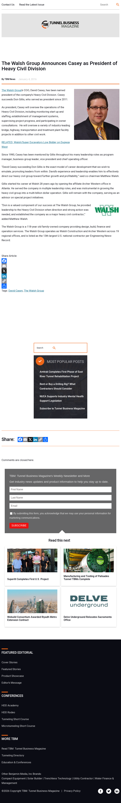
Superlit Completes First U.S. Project (28, 579)
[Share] (60, 286)
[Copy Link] (60, 281)
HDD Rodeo (8, 712)
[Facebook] (60, 260)
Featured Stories (11, 669)
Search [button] (117, 5)
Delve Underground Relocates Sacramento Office (88, 619)
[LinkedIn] (60, 275)
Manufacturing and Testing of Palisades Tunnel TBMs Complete (86, 578)
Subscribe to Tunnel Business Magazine (62, 408)
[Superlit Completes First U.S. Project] (32, 560)
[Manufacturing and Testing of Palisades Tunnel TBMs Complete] (89, 560)
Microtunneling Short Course (18, 726)
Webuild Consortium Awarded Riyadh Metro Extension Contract (32, 619)
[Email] (60, 265)
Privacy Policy (72, 791)
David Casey (16, 291)
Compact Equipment (14, 778)
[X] (60, 270)
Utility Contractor (83, 778)
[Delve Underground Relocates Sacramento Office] (89, 601)
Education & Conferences (16, 762)
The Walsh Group (12, 90)
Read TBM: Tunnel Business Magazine (24, 749)
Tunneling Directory (13, 755)
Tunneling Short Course (15, 719)
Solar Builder (34, 778)
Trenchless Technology (57, 778)
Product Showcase (13, 676)
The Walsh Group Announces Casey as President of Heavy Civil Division (59, 66)
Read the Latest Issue (31, 5)
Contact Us (8, 5)
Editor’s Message (12, 683)
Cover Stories (9, 662)
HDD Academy (10, 705)
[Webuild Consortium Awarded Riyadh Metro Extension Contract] (32, 601)
